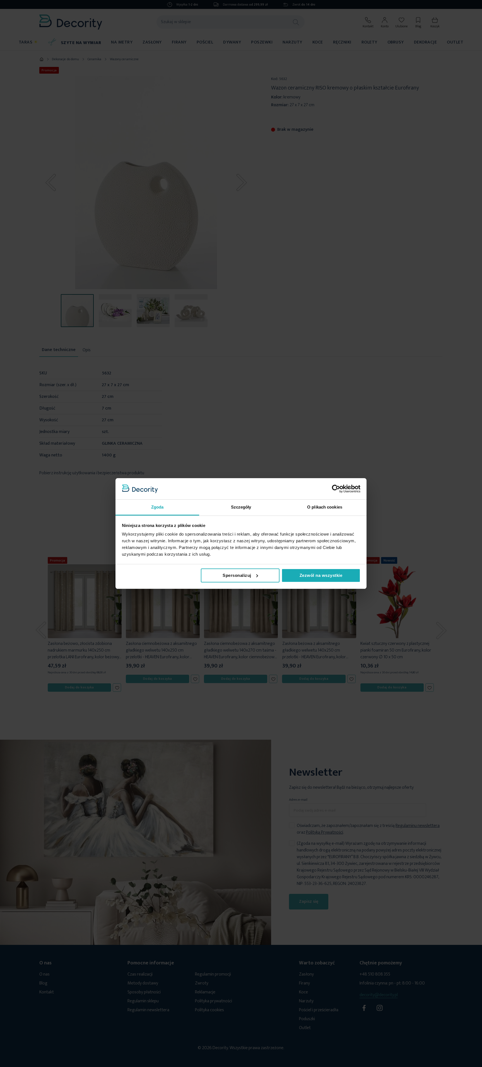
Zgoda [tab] (157, 507)
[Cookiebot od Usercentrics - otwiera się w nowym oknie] (336, 489)
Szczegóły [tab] (241, 507)
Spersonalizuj (237, 575)
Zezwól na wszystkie (321, 575)
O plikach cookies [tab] (324, 507)
